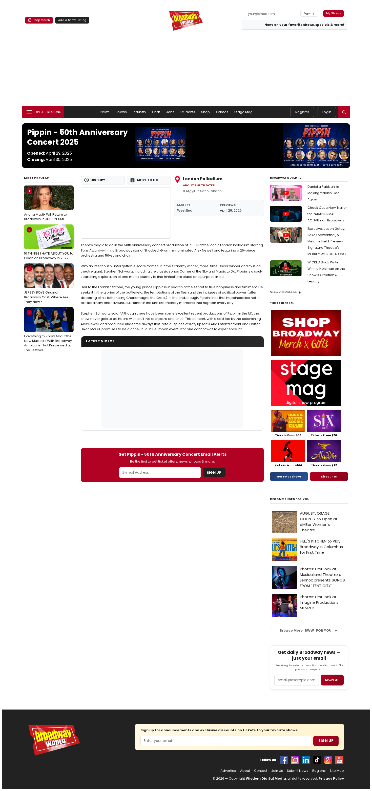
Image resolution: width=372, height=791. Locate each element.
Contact (260, 770)
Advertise (228, 770)
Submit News (297, 770)
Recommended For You (290, 499)
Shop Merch (41, 20)
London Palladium (202, 179)
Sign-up (309, 13)
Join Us (277, 770)
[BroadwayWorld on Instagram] (294, 759)
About (245, 770)
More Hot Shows (289, 476)
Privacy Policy (331, 778)
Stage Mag (243, 112)
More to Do (147, 180)
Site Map (337, 770)
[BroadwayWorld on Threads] (328, 759)
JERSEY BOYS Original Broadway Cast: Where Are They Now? (46, 285)
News (105, 112)
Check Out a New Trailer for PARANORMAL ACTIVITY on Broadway (327, 214)
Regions (319, 770)
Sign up (332, 679)
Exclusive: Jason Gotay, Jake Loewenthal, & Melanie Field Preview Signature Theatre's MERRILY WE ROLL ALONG (326, 241)
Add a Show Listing (72, 20)
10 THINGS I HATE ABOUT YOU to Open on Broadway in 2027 (48, 243)
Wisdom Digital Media (266, 778)
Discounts (329, 476)
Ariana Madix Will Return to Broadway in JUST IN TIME (45, 205)
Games (222, 112)
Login (326, 112)
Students (187, 112)
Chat (156, 112)
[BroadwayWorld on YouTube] (339, 759)
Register (302, 112)
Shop (205, 112)
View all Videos (283, 292)
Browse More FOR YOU (306, 630)
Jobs (170, 112)
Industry (139, 112)
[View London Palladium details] (126, 213)
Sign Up (214, 472)
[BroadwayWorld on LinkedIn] (306, 759)
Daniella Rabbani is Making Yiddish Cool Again (323, 193)
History (98, 180)
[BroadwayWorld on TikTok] (317, 759)
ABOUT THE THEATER (199, 185)
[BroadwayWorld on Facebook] (283, 759)
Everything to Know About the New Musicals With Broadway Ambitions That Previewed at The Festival (48, 331)
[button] (344, 112)
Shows (121, 112)
